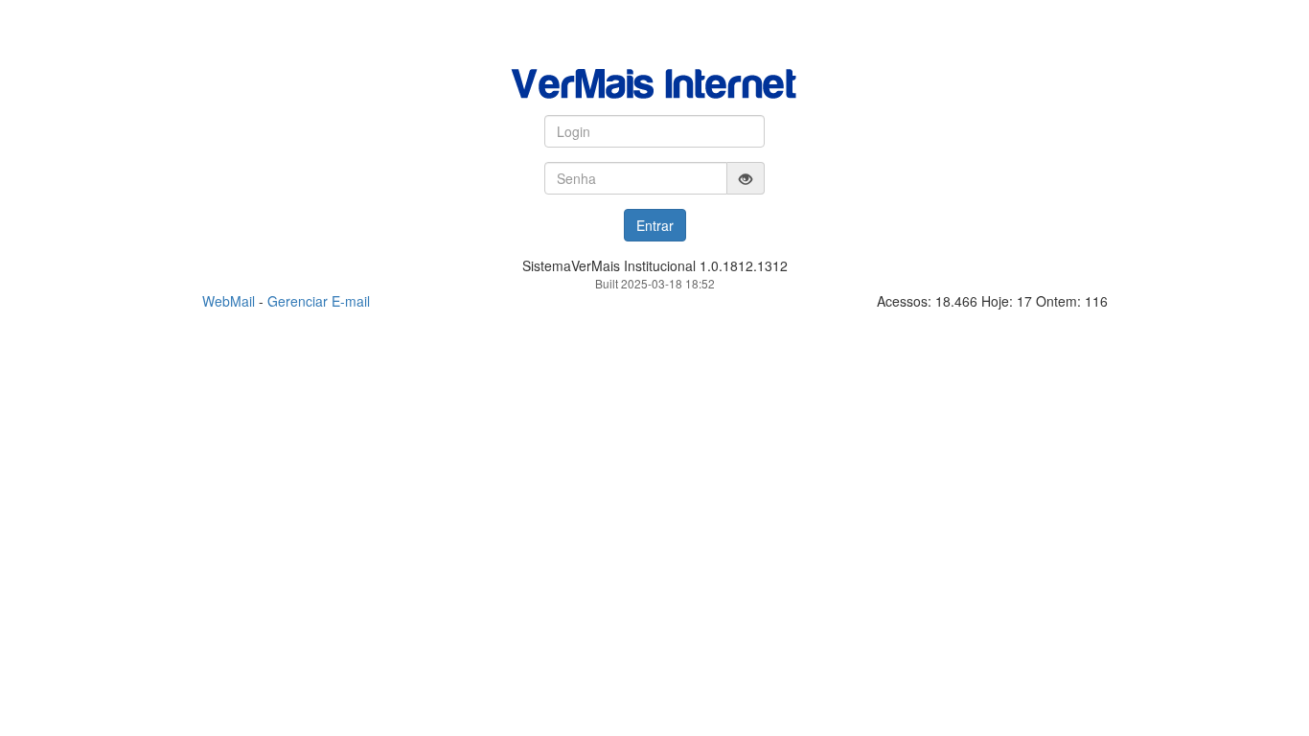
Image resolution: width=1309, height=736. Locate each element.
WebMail (228, 300)
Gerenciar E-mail (318, 300)
